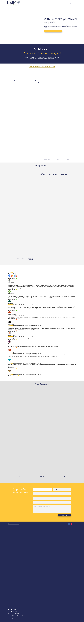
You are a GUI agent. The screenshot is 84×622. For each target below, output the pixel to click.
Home (59, 3)
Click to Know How (53, 31)
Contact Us (75, 3)
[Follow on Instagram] (71, 524)
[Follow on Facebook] (69, 524)
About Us (64, 3)
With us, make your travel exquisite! (60, 20)
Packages (69, 3)
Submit (64, 515)
